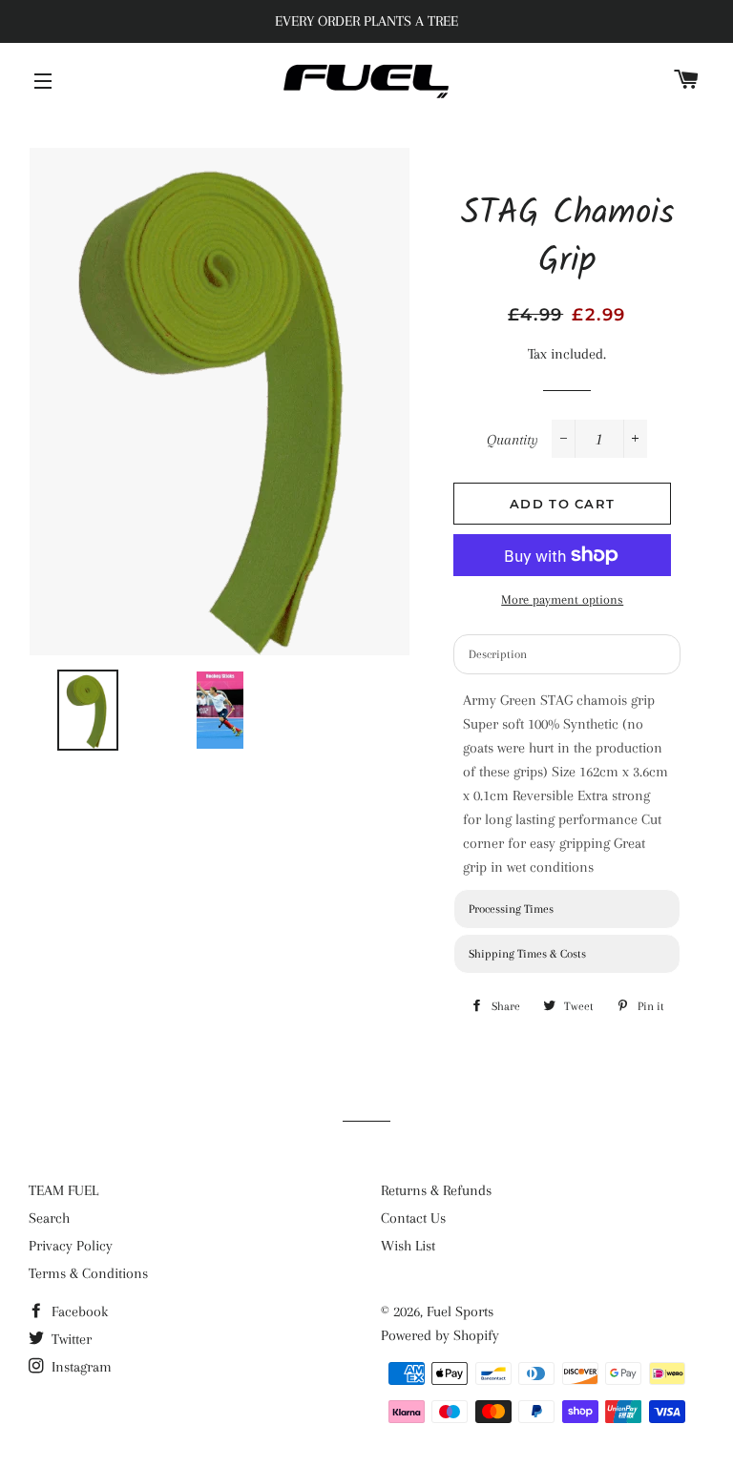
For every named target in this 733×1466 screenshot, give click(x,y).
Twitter (70, 1339)
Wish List (408, 1245)
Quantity (512, 439)
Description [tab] (498, 654)
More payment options (562, 599)
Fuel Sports (460, 1311)
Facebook (78, 1311)
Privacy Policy (71, 1245)
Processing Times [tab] (511, 909)
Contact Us (413, 1218)
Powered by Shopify (440, 1335)
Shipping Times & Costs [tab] (527, 953)
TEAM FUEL (63, 1190)
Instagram (80, 1366)
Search (49, 1218)
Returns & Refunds (436, 1190)
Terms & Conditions (88, 1273)
